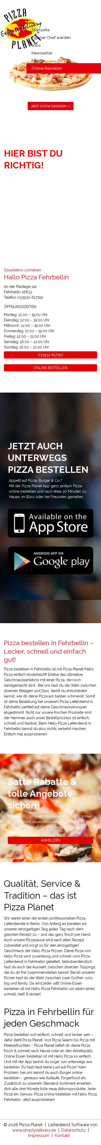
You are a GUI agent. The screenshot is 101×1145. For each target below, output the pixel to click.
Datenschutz (73, 1130)
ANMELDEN (50, 840)
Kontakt (62, 1135)
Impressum (38, 1135)
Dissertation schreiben (22, 270)
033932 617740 (50, 355)
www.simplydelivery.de (34, 1130)
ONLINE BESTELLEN (50, 368)
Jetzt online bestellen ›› (50, 106)
